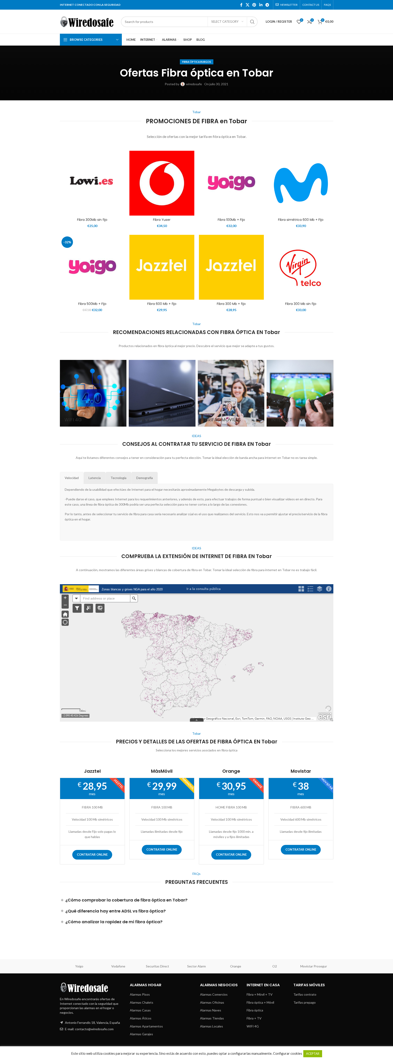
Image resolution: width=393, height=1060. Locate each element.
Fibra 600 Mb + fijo (161, 303)
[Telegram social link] (267, 4)
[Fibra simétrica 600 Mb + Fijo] (300, 183)
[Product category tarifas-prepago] (162, 393)
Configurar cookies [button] (287, 1053)
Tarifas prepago (304, 1002)
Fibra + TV (254, 1018)
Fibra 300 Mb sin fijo (300, 303)
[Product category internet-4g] (93, 393)
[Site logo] (88, 21)
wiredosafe (194, 84)
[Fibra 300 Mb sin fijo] (300, 267)
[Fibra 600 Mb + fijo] (161, 267)
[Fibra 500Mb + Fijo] (92, 267)
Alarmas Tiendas (212, 1018)
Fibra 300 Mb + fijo (231, 303)
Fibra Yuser (161, 219)
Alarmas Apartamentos (146, 1026)
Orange (235, 966)
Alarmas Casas (140, 1010)
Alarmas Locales (211, 1026)
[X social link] (247, 4)
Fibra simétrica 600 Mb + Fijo (300, 219)
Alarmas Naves (210, 1010)
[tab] (72, 478)
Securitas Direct (157, 966)
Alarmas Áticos (140, 1018)
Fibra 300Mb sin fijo (92, 219)
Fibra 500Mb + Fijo (92, 303)
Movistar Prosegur (313, 966)
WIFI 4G (253, 1026)
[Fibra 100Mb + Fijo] (231, 183)
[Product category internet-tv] (300, 393)
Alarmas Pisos (140, 994)
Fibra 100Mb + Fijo (231, 219)
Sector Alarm (196, 966)
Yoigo (79, 966)
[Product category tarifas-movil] (231, 393)
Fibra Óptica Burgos (196, 61)
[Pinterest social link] (254, 4)
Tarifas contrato (304, 994)
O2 (274, 966)
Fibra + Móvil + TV (260, 994)
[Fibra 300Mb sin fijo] (92, 183)
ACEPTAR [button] (312, 1053)
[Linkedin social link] (261, 4)
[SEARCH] (252, 21)
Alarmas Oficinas (212, 1002)
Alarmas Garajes (141, 1034)
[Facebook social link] (241, 4)
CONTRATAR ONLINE (92, 854)
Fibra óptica (255, 1010)
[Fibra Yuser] (161, 183)
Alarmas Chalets (141, 1002)
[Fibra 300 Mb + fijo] (231, 267)
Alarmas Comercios (214, 994)
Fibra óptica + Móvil (260, 1002)
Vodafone (118, 966)
